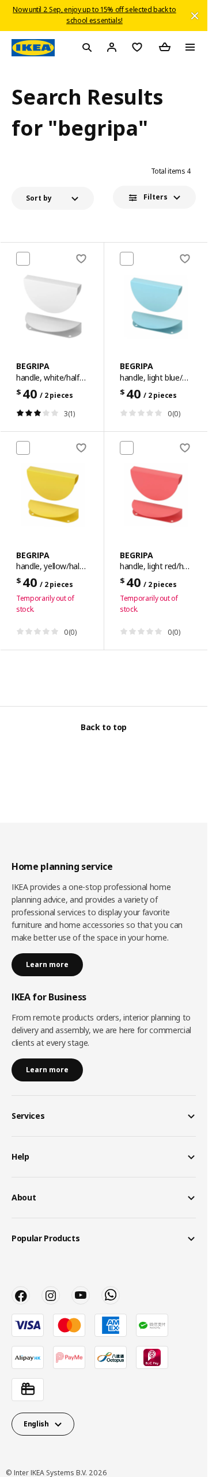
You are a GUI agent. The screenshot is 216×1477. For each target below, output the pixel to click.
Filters (155, 197)
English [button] (36, 1424)
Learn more (47, 964)
